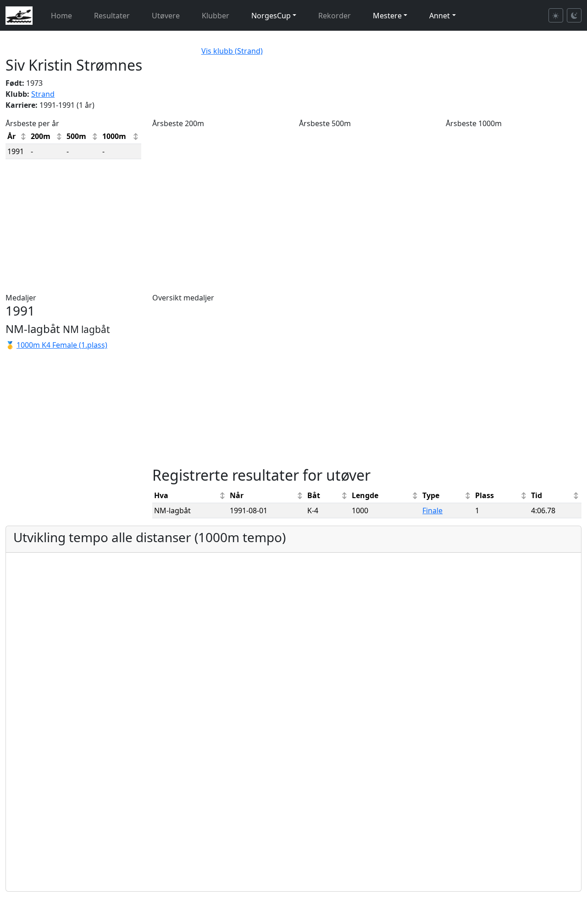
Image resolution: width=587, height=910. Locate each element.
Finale (432, 510)
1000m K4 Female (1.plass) (62, 345)
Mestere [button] (387, 16)
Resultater (112, 16)
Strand (43, 94)
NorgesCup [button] (271, 16)
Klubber (215, 16)
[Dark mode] (574, 15)
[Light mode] (555, 15)
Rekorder (334, 16)
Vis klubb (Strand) (232, 51)
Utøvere (166, 16)
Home (61, 16)
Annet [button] (439, 16)
